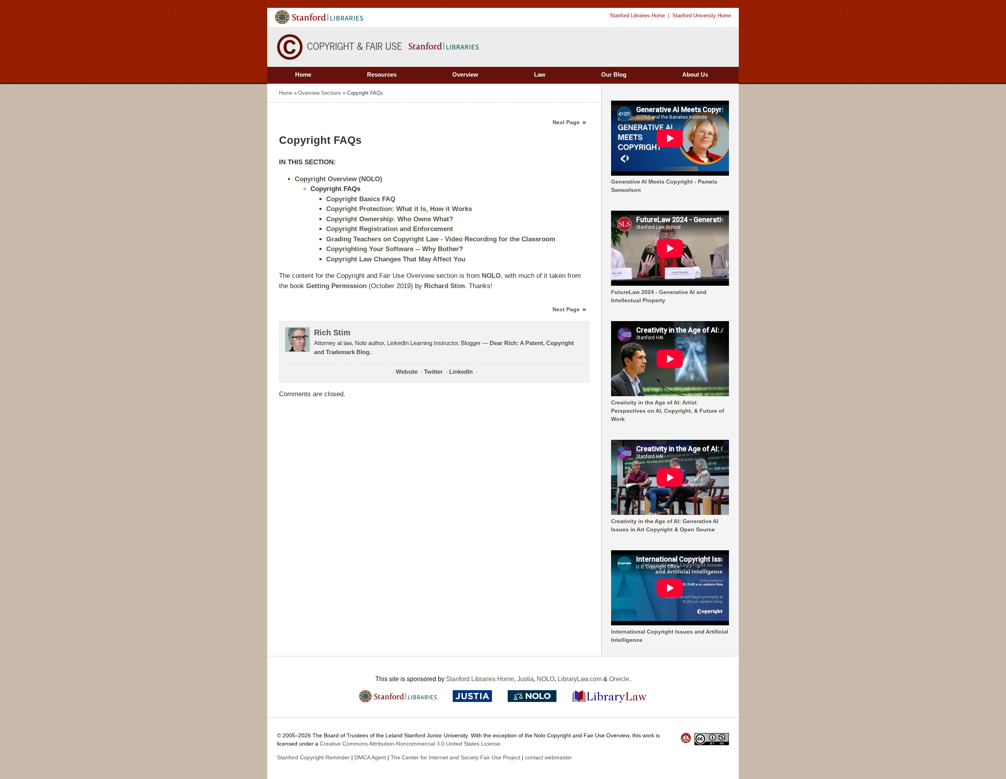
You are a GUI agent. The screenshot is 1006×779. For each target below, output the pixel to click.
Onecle (619, 679)
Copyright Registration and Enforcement (389, 229)
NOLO (545, 679)
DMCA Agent (370, 757)
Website (407, 371)
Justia (525, 679)
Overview (465, 74)
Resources (382, 74)
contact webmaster (548, 757)
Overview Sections (319, 93)
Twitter (433, 371)
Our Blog (613, 74)
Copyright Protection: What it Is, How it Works (399, 209)
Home (303, 74)
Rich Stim (332, 332)
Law (539, 74)
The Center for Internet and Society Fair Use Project (455, 757)
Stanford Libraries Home (637, 15)
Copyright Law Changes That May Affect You (395, 259)
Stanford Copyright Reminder (313, 757)
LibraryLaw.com (580, 679)
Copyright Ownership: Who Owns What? (389, 219)
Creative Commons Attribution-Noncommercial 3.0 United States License (410, 743)
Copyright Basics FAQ (360, 199)
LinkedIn (461, 371)
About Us (695, 74)
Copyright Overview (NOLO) (338, 179)
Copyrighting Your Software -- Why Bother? (394, 249)
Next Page (566, 122)
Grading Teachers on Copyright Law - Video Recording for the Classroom (440, 239)
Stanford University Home (701, 15)
